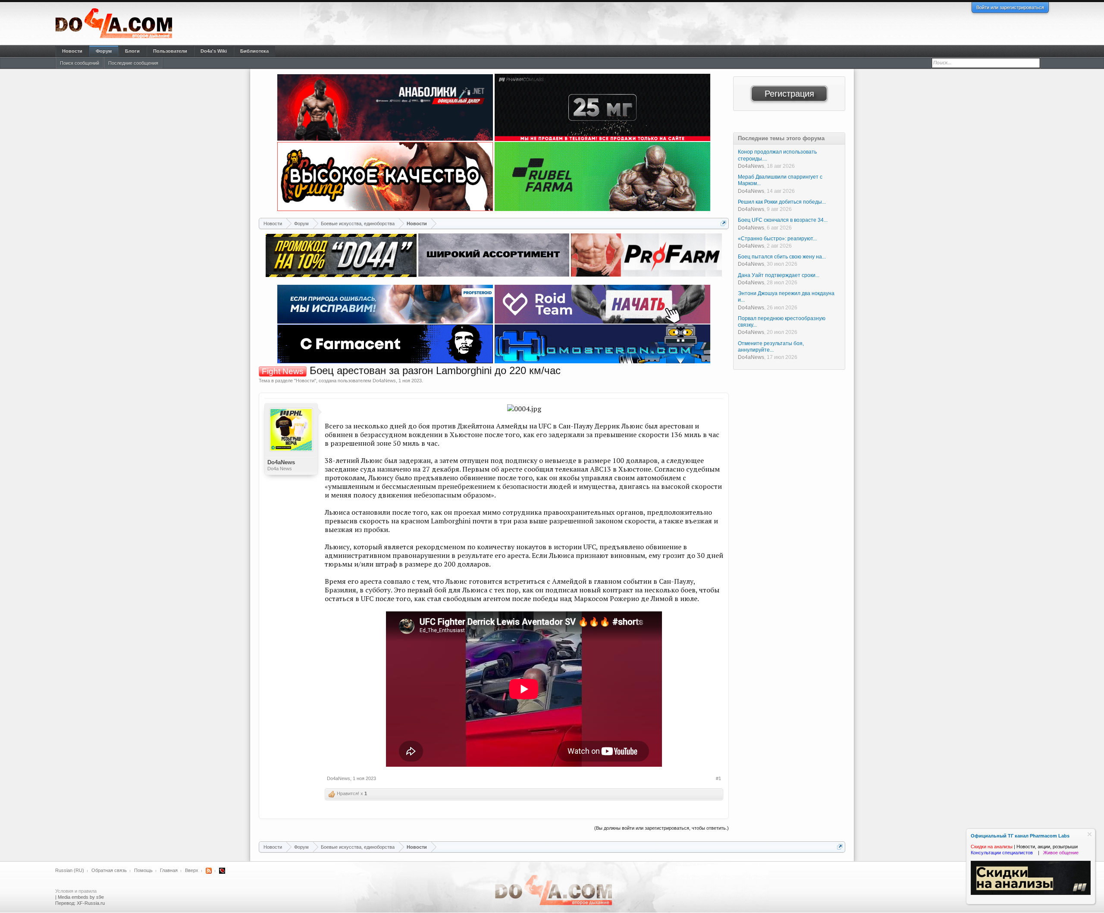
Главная (169, 870)
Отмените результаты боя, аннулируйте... (771, 346)
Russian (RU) (69, 870)
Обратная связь (109, 870)
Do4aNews (384, 380)
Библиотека (254, 51)
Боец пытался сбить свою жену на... (782, 257)
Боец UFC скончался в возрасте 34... (783, 220)
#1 (718, 778)
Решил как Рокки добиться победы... (782, 202)
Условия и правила (76, 891)
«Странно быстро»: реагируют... (777, 239)
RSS (209, 871)
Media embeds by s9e (81, 897)
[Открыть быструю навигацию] (723, 223)
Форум (104, 51)
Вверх (191, 870)
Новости (305, 380)
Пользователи (170, 51)
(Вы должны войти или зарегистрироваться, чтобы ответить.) (661, 828)
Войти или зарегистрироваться (1010, 7)
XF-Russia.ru (91, 903)
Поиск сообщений (79, 63)
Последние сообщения (133, 63)
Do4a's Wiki (214, 51)
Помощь (143, 870)
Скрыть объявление (1089, 834)
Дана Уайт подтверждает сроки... (778, 275)
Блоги (132, 51)
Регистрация (789, 93)
